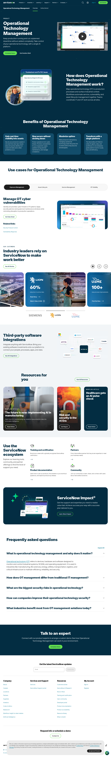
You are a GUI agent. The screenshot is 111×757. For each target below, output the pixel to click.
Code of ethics (7, 706)
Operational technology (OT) (18, 561)
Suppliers (6, 699)
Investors (6, 702)
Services (32, 684)
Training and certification (64, 695)
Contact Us (55, 736)
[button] (22, 2)
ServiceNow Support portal (38, 688)
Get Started (103, 2)
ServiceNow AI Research (64, 688)
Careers (5, 688)
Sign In (86, 684)
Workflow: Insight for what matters (13, 713)
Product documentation (64, 706)
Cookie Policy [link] (79, 745)
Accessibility (6, 753)
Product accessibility (63, 710)
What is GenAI (61, 717)
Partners (5, 695)
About (5, 684)
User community (62, 699)
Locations (6, 692)
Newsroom (6, 710)
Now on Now (61, 692)
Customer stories (62, 684)
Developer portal (62, 702)
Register (86, 688)
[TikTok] (106, 745)
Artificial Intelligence (9, 717)
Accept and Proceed (94, 751)
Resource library (62, 713)
